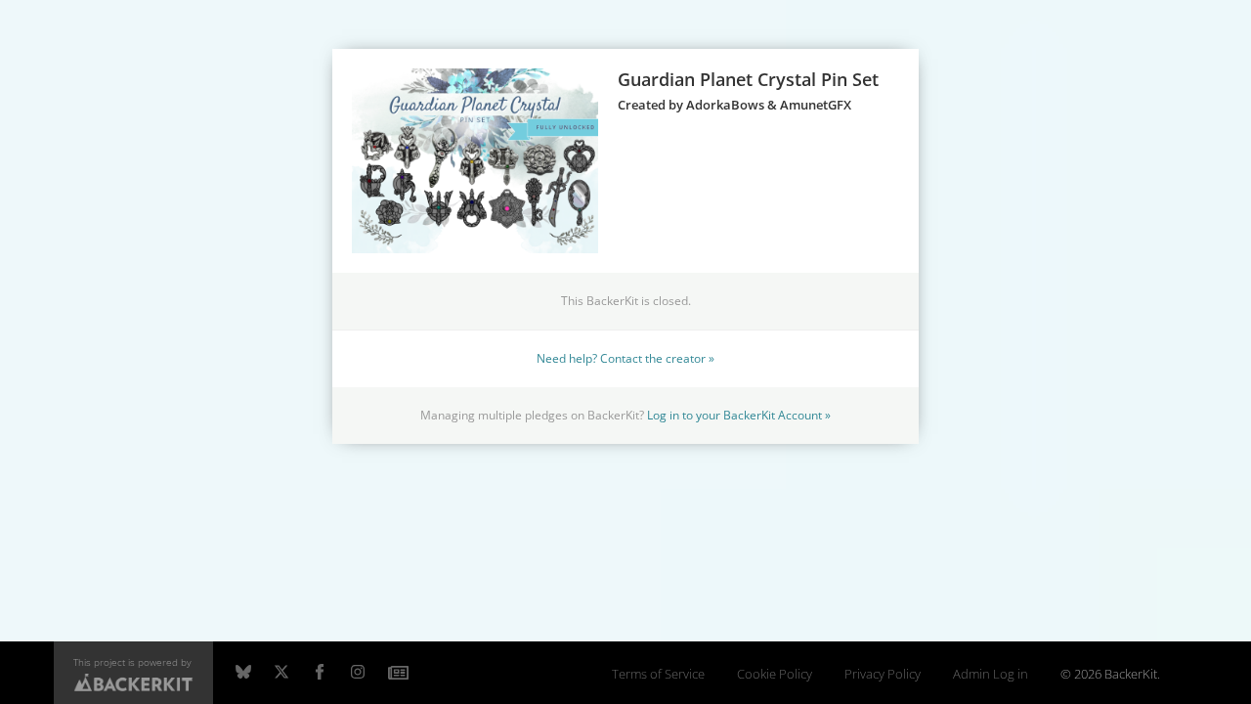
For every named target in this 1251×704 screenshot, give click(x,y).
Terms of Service (658, 674)
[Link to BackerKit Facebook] (319, 673)
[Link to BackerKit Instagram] (358, 673)
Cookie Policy (774, 674)
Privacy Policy (882, 674)
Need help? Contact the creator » (625, 358)
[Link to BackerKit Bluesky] (243, 673)
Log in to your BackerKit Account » (739, 414)
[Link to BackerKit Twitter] (281, 673)
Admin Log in (990, 674)
